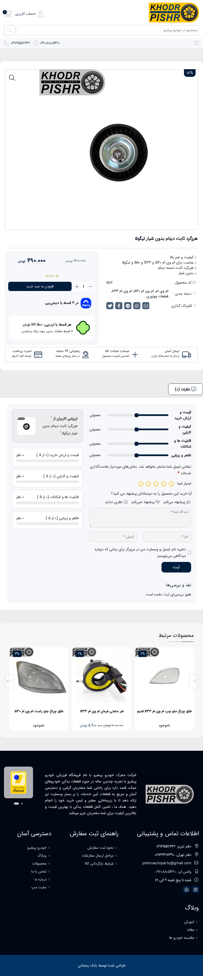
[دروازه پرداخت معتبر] (18, 782)
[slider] (137, 415)
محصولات (39, 863)
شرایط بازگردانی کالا (99, 863)
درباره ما (41, 879)
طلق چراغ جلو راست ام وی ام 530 (39, 711)
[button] (29, 14)
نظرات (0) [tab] (182, 389)
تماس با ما (39, 871)
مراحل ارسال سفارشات (98, 855)
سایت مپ (39, 887)
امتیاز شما (184, 483)
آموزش (189, 922)
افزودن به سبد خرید (40, 286)
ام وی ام (162, 291)
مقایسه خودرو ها (181, 938)
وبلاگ (42, 855)
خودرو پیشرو (37, 848)
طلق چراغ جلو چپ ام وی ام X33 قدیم (164, 711)
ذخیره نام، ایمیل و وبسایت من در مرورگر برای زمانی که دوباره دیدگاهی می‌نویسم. (140, 552)
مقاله (190, 930)
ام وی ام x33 (122, 291)
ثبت (176, 567)
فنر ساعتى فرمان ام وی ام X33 (101, 711)
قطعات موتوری (157, 296)
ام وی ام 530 (144, 291)
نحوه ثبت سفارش (100, 848)
